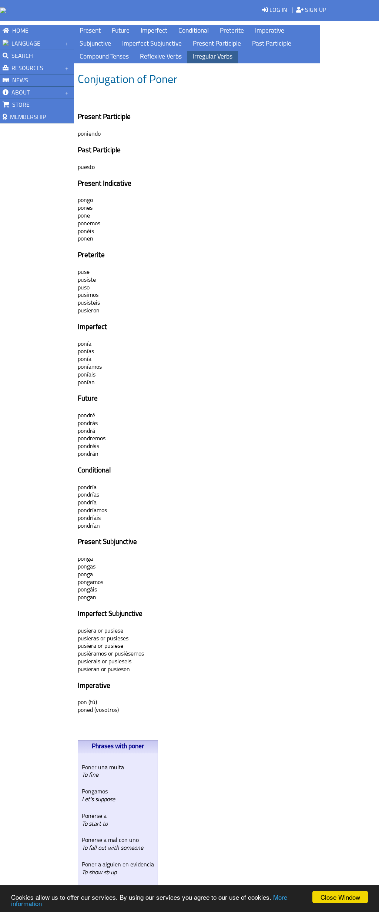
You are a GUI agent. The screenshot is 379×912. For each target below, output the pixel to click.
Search (21, 56)
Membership (26, 117)
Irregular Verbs (212, 57)
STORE (19, 105)
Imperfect (154, 31)
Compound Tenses (104, 57)
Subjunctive (95, 44)
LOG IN (277, 10)
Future (121, 31)
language (24, 44)
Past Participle (271, 44)
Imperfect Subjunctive (152, 44)
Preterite (232, 31)
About (19, 93)
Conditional (193, 31)
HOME (18, 31)
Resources (26, 69)
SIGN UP (314, 10)
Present (90, 31)
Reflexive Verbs (161, 57)
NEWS (18, 81)
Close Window (340, 897)
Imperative (269, 31)
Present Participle (217, 44)
